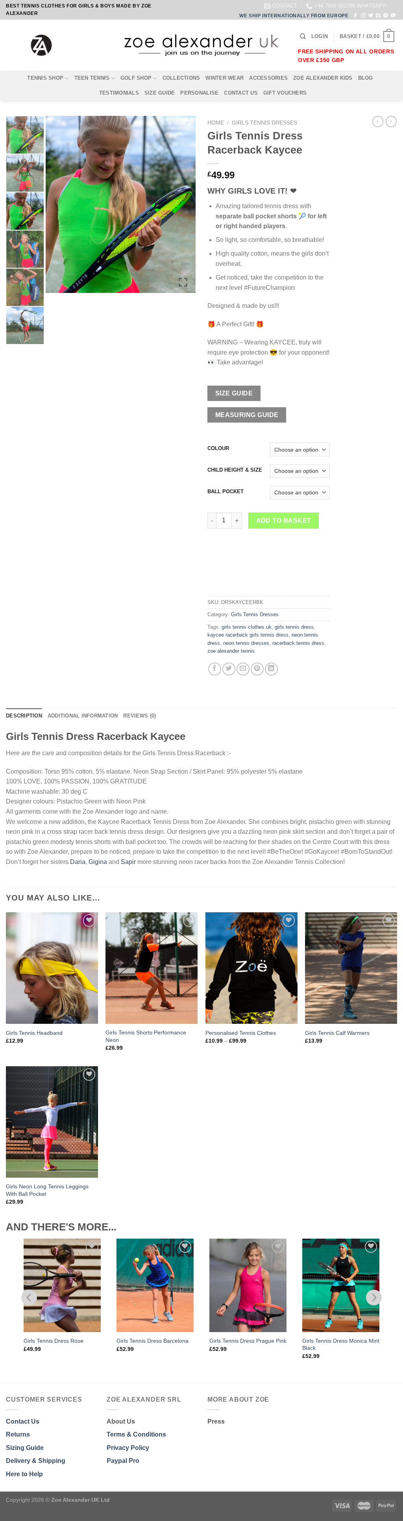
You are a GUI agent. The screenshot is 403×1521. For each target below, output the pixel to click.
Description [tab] (24, 716)
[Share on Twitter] (228, 669)
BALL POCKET (225, 491)
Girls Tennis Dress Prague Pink (155, 1341)
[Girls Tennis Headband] (52, 968)
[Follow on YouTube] (393, 15)
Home (215, 123)
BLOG (365, 78)
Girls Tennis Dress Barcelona (60, 1341)
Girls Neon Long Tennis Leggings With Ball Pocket (47, 1190)
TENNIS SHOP (45, 78)
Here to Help (24, 1474)
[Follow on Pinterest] (385, 15)
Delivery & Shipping (35, 1460)
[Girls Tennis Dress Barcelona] (62, 1285)
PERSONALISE (199, 93)
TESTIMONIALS (119, 93)
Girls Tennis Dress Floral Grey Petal (339, 1344)
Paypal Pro (123, 1460)
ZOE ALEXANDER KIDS (323, 78)
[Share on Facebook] (214, 669)
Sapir (128, 861)
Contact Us (22, 1421)
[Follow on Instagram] (363, 15)
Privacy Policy (128, 1447)
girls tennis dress (294, 627)
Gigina (98, 861)
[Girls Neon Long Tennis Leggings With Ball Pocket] (52, 1122)
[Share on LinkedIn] (271, 669)
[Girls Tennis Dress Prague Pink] (155, 1285)
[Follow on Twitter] (370, 15)
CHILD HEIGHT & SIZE (234, 470)
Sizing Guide (25, 1447)
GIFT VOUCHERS (285, 93)
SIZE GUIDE (159, 93)
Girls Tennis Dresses (264, 123)
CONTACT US (241, 93)
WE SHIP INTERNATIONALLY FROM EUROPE (293, 15)
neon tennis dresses (246, 643)
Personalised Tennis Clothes (240, 1033)
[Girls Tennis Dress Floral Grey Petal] (340, 1285)
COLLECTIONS (181, 78)
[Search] (303, 36)
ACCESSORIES (268, 78)
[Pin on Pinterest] (257, 669)
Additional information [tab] (83, 716)
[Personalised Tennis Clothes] (251, 968)
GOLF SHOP (136, 78)
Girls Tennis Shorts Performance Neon (145, 1036)
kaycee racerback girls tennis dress (247, 635)
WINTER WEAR (224, 78)
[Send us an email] (378, 15)
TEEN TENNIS (92, 78)
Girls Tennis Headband (34, 1033)
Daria (77, 861)
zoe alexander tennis (231, 651)
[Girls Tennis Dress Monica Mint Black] (248, 1285)
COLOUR (218, 448)
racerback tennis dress (298, 643)
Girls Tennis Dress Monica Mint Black (248, 1344)
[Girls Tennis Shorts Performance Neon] (151, 968)
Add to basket (283, 520)
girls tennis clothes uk (247, 627)
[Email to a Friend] (243, 669)
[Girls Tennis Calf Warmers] (351, 968)
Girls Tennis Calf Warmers (337, 1033)
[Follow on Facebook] (355, 15)
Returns (18, 1434)
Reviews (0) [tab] (139, 716)
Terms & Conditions (136, 1434)
